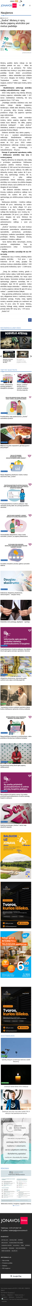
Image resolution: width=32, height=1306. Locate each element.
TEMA (22, 1245)
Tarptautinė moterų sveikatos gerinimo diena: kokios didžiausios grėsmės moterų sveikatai (15, 708)
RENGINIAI (11, 1248)
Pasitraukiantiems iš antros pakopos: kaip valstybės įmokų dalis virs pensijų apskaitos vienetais (14, 505)
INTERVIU (27, 1245)
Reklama (4, 1266)
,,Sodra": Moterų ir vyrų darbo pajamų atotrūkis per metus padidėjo (15, 23)
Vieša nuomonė (19, 1295)
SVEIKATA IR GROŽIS (6, 1245)
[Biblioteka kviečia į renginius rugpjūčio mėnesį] (14, 1186)
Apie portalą (5, 1260)
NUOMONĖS (4, 1248)
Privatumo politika (7, 1263)
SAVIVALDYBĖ (12, 1240)
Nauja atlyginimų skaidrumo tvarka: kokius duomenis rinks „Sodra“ (14, 475)
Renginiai (4, 1297)
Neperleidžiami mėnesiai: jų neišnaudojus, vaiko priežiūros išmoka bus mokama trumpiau (15, 737)
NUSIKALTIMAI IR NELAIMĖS (16, 1242)
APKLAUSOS (4, 1242)
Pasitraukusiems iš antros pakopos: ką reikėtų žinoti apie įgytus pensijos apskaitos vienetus (15, 650)
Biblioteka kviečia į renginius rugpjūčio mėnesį (16, 1203)
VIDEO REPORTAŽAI (20, 1248)
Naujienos (10, 1295)
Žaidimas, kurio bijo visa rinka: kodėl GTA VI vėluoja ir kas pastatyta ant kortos (16, 1112)
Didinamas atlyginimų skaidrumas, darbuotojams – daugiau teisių (11, 593)
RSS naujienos (6, 1268)
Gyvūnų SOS (19, 1297)
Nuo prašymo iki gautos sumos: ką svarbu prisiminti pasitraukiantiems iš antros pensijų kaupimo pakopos (15, 796)
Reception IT (11, 1292)
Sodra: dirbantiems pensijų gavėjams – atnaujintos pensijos (6, 386)
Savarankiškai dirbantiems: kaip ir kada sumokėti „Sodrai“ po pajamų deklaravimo (14, 535)
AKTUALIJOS (4, 1240)
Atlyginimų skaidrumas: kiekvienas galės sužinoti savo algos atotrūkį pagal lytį (13, 679)
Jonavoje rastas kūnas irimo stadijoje (16, 1086)
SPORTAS (20, 1240)
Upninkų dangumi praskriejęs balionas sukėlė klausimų (16, 1060)
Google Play (17, 1276)
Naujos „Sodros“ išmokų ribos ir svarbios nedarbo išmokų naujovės (22, 387)
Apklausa (11, 1297)
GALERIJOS (14, 1250)
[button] (13, 1205)
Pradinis (3, 1295)
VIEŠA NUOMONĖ (5, 1250)
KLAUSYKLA (16, 1245)
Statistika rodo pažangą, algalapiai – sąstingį (14, 622)
